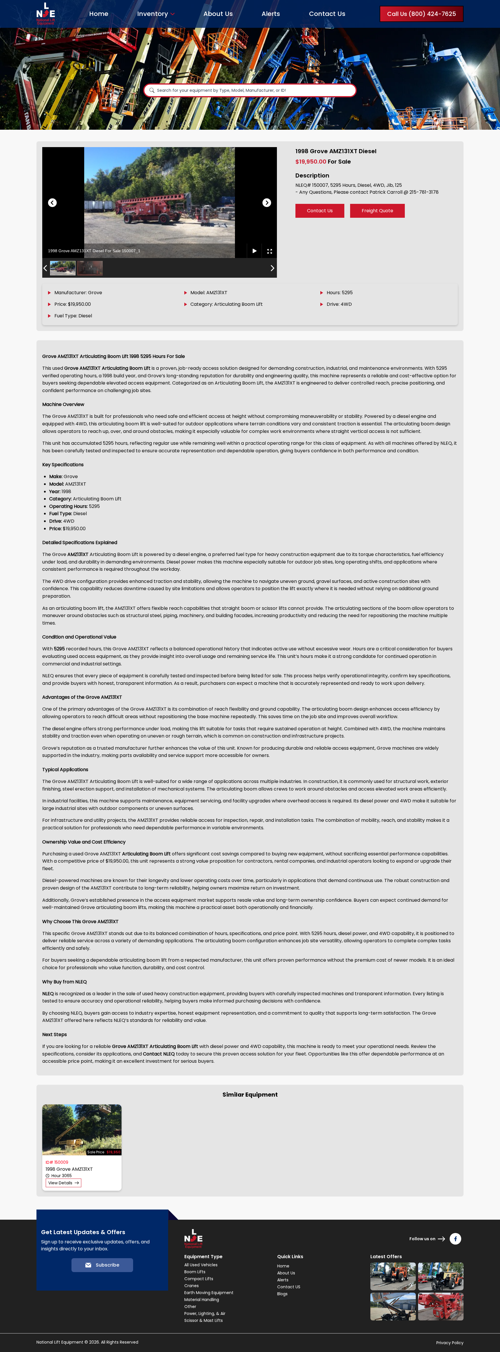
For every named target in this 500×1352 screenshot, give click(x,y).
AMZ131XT (78, 554)
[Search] (152, 90)
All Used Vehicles (201, 1265)
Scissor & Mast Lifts (203, 1320)
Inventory (152, 14)
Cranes (191, 1286)
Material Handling (201, 1299)
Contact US (288, 1287)
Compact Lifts (198, 1279)
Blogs (282, 1294)
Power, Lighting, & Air (204, 1313)
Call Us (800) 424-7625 (421, 14)
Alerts (271, 13)
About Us (218, 13)
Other (190, 1306)
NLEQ (48, 993)
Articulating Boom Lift (146, 853)
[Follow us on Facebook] (455, 1239)
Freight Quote (377, 210)
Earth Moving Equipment (209, 1293)
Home (98, 13)
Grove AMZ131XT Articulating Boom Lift (107, 368)
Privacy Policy (450, 1343)
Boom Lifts (194, 1272)
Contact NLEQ (159, 1054)
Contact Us (327, 13)
